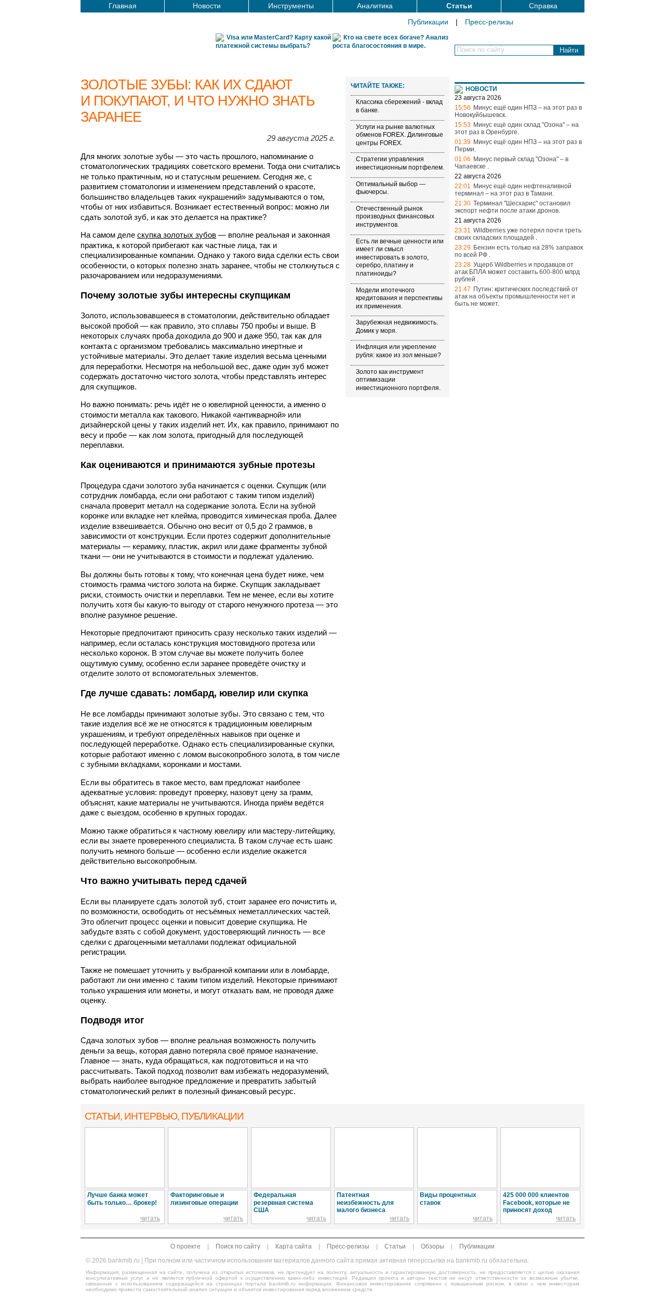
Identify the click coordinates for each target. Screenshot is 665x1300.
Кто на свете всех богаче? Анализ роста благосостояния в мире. (390, 41)
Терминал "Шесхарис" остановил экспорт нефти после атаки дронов (512, 207)
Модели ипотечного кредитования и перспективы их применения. (399, 298)
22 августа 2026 (478, 176)
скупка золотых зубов (176, 234)
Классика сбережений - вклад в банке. (399, 106)
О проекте (185, 1246)
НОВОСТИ (481, 89)
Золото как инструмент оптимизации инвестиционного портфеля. (398, 380)
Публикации (428, 22)
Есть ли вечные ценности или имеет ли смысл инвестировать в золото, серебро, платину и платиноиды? (400, 257)
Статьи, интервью (164, 1116)
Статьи (459, 6)
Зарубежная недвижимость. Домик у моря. (397, 326)
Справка (543, 6)
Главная (123, 6)
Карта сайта (293, 1246)
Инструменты (291, 6)
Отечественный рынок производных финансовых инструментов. (395, 216)
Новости (207, 6)
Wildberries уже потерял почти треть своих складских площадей (518, 234)
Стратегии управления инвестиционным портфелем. (400, 164)
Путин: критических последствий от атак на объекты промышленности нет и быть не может (516, 296)
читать (150, 1218)
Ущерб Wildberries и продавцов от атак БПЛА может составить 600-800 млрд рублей (517, 272)
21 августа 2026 (478, 220)
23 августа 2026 (478, 97)
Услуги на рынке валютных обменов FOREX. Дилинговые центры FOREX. (399, 135)
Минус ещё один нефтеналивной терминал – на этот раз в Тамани (513, 190)
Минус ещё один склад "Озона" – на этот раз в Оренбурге (517, 128)
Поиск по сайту (238, 1246)
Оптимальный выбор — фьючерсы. (390, 188)
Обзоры (432, 1246)
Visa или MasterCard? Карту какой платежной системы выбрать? (273, 41)
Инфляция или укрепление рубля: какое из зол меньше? (398, 351)
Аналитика (375, 6)
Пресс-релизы (489, 22)
